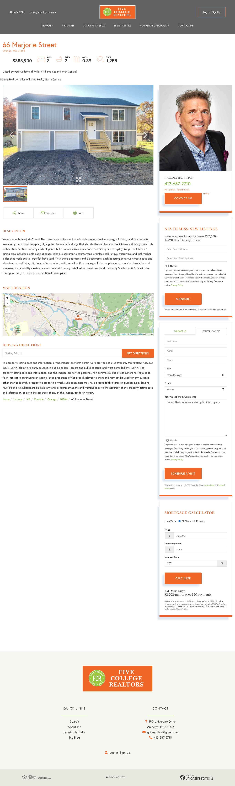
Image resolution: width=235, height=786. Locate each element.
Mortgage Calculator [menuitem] (154, 25)
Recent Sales (183, 190)
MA (28, 399)
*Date (168, 368)
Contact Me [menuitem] (186, 25)
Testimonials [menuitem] (122, 25)
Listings (18, 399)
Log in (206, 12)
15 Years (200, 521)
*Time (168, 382)
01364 (63, 399)
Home (6, 399)
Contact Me (183, 198)
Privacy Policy (177, 285)
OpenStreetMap (136, 334)
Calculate (183, 578)
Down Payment (173, 543)
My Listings (170, 190)
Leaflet (123, 334)
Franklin (39, 399)
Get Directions (138, 353)
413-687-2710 (16, 12)
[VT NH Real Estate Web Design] (196, 777)
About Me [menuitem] (74, 727)
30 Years (186, 521)
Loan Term (170, 521)
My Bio (206, 194)
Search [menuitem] (46, 25)
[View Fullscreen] (7, 310)
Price (167, 529)
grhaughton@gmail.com (43, 12)
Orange (51, 399)
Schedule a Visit (211, 331)
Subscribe (183, 299)
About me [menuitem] (68, 25)
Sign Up (216, 12)
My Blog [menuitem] (74, 737)
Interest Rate (172, 557)
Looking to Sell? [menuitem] (94, 25)
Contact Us (180, 331)
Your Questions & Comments (180, 396)
